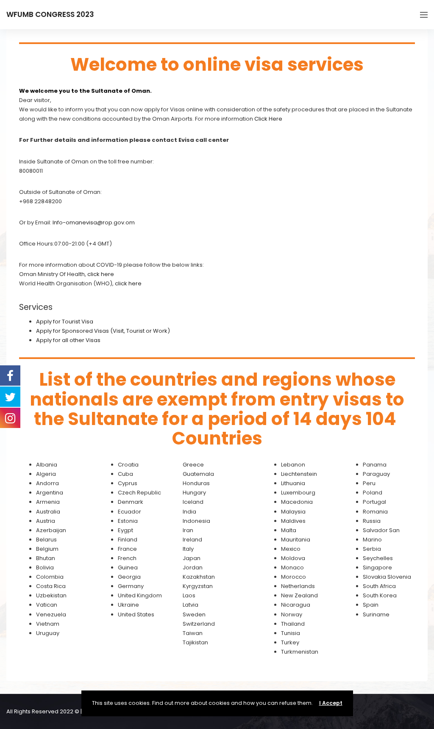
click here (100, 274)
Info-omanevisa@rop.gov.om (94, 222)
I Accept (330, 703)
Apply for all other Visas (68, 340)
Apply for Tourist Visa (64, 322)
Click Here (268, 119)
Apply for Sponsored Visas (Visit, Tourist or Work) (103, 331)
